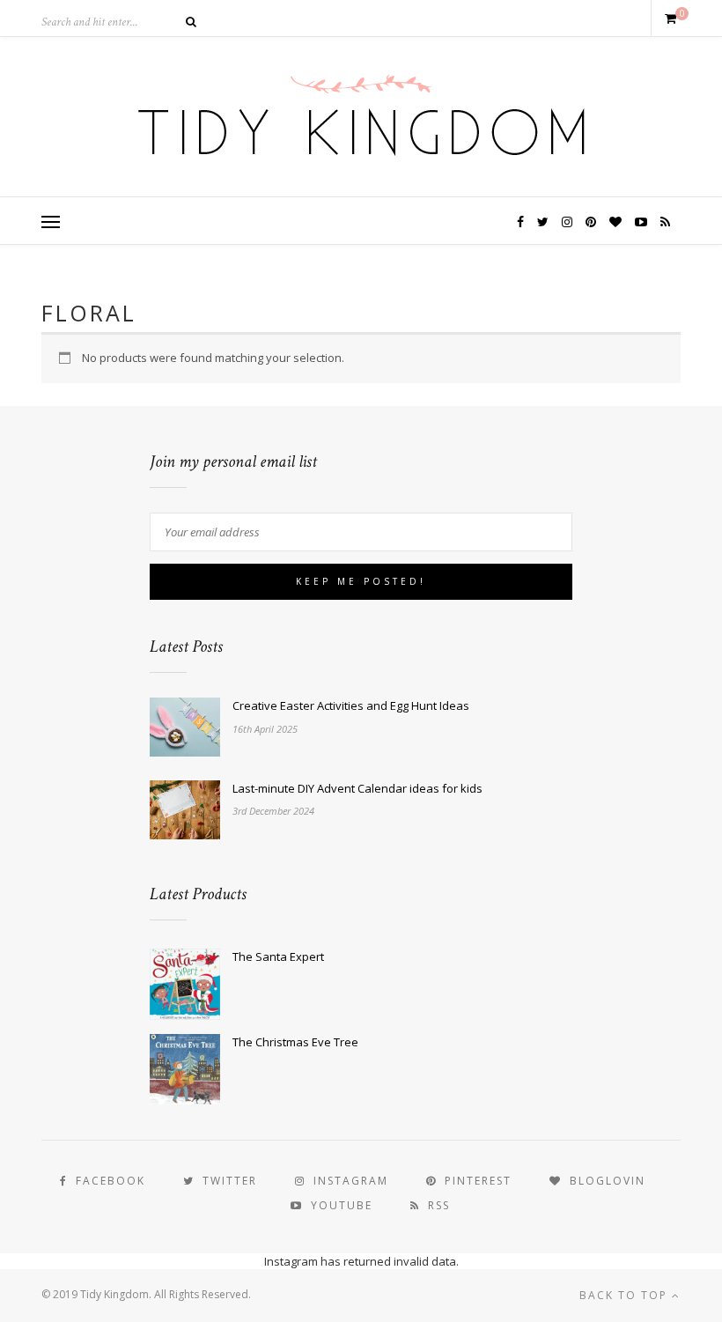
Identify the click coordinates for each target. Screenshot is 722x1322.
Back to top (625, 1295)
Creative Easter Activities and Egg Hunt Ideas (350, 705)
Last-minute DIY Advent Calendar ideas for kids (357, 788)
